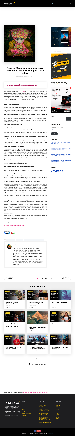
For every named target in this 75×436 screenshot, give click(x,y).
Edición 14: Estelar (43, 405)
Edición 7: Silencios (43, 414)
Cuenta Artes (25, 3)
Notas (57, 418)
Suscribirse (54, 133)
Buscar (52, 116)
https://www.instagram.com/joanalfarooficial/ (14, 225)
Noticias (24, 406)
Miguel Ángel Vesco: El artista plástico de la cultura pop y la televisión (13, 304)
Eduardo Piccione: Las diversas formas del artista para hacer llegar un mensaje (37, 327)
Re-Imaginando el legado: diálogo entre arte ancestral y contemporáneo (36, 304)
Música (57, 413)
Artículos (45, 3)
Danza (57, 417)
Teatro (57, 412)
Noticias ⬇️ (50, 3)
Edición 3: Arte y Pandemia (44, 419)
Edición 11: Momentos (43, 409)
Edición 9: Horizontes (43, 412)
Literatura (58, 408)
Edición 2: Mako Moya (43, 421)
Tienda (23, 411)
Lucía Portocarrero (10, 101)
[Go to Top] (72, 433)
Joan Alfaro (22, 91)
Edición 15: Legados (37, 3)
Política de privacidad (26, 413)
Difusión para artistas (26, 409)
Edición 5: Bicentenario (44, 417)
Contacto (62, 3)
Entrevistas (57, 3)
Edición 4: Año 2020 (43, 418)
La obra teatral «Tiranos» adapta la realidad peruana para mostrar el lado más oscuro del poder (14, 325)
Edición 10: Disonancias (44, 410)
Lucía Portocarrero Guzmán (23, 76)
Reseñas (58, 405)
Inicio (20, 3)
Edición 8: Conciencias (43, 413)
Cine (57, 410)
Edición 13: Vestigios (43, 406)
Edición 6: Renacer (43, 415)
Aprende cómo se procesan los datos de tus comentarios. (35, 392)
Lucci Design (50, 433)
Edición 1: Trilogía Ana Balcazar (45, 422)
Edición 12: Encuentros (44, 408)
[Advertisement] (37, 16)
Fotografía (58, 414)
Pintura (57, 409)
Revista (30, 3)
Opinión (57, 404)
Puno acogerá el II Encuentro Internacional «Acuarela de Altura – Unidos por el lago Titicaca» (37, 348)
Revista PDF (24, 407)
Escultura (58, 415)
